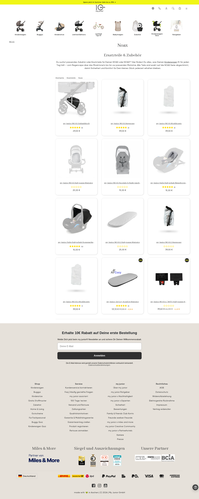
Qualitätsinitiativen (78, 413)
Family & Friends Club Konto (120, 413)
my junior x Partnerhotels (120, 430)
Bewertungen (120, 409)
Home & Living (37, 409)
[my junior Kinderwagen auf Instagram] (99, 486)
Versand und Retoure (78, 405)
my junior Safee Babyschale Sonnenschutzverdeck (79, 242)
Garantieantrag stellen (79, 422)
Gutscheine (37, 413)
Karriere (120, 435)
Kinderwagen (170, 62)
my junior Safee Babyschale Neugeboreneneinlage (172, 183)
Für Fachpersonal (37, 417)
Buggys (37, 392)
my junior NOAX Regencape (122, 123)
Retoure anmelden (79, 430)
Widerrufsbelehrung (161, 396)
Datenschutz (162, 392)
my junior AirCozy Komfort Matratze (122, 302)
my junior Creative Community (120, 426)
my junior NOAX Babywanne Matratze (76, 183)
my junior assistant (79, 396)
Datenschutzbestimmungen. (99, 365)
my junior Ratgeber (120, 392)
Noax (11, 42)
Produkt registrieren (78, 426)
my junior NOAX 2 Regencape (168, 242)
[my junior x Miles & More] (44, 458)
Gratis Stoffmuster (37, 400)
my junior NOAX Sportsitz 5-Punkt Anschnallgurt (125, 183)
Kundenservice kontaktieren (78, 387)
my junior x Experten (120, 400)
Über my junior (120, 387)
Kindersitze (37, 396)
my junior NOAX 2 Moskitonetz (76, 302)
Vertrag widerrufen (162, 409)
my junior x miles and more (120, 422)
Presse (120, 439)
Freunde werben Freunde (120, 417)
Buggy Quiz (37, 422)
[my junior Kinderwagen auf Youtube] (105, 486)
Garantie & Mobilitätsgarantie (78, 417)
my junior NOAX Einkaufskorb (76, 123)
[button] (153, 8)
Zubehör (37, 405)
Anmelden (99, 355)
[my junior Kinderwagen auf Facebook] (93, 486)
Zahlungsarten (79, 409)
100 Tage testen (79, 400)
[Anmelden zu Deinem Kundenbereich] (166, 8)
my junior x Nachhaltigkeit (120, 396)
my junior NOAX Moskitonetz (169, 123)
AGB (162, 387)
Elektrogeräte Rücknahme (162, 400)
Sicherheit (120, 405)
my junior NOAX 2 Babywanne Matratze (122, 242)
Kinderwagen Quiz (37, 426)
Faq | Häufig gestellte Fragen (79, 392)
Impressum (161, 405)
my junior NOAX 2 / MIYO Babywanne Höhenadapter (173, 302)
